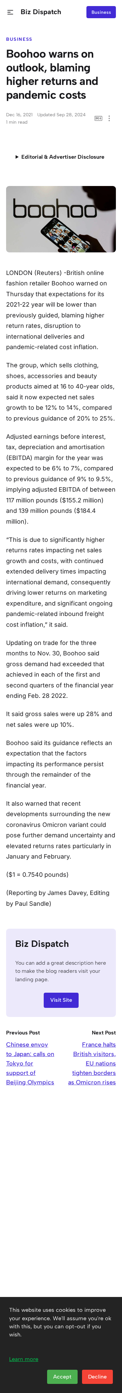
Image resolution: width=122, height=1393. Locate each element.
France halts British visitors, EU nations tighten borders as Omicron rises (92, 1063)
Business (101, 12)
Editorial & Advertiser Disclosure (62, 157)
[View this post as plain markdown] (98, 118)
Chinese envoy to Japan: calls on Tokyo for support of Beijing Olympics (30, 1063)
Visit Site (61, 1000)
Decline (97, 1376)
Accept (62, 1376)
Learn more (23, 1359)
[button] (10, 12)
